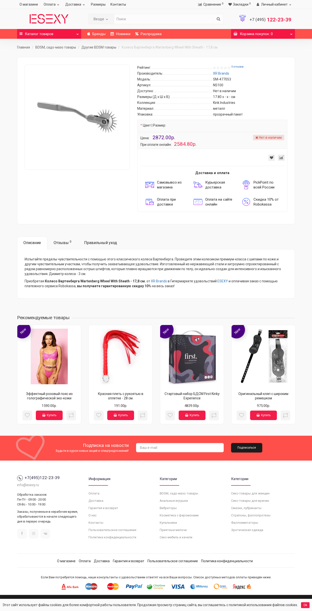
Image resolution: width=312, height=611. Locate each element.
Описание (32, 242)
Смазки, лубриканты (246, 508)
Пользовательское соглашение (112, 530)
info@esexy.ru (28, 485)
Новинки (122, 34)
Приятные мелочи (173, 530)
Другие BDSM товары (98, 47)
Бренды (98, 34)
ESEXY (222, 281)
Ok (305, 605)
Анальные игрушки (174, 501)
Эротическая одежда (247, 530)
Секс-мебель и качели (176, 537)
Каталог (39, 34)
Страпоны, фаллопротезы (251, 515)
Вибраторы (168, 508)
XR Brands (159, 281)
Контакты (118, 4)
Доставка (73, 4)
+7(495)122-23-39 (42, 477)
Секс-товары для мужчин (250, 501)
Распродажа (151, 34)
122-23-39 (270, 20)
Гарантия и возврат (103, 508)
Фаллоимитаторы (244, 522)
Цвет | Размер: (154, 125)
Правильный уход (100, 242)
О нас (92, 515)
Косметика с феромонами (179, 515)
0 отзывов (237, 66)
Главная (23, 47)
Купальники (168, 522)
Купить (51, 415)
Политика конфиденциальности (112, 537)
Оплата (50, 4)
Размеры (98, 4)
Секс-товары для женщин (250, 493)
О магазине (29, 4)
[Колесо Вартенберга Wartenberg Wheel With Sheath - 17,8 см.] (77, 117)
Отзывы (62, 242)
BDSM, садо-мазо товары (55, 47)
